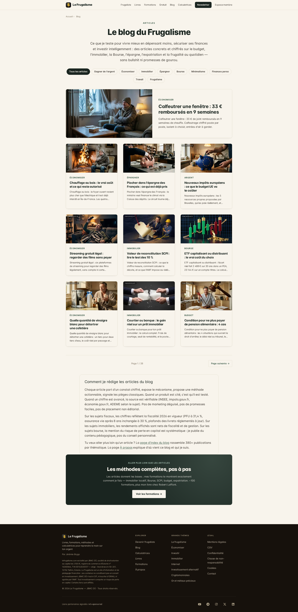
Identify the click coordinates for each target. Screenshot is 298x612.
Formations (150, 4)
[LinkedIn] (233, 604)
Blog (172, 4)
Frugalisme (156, 79)
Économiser (128, 71)
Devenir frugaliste (145, 541)
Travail (139, 79)
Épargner (165, 71)
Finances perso (220, 71)
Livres (137, 4)
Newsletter (203, 4)
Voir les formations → (149, 493)
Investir (175, 553)
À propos (126, 447)
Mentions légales (216, 541)
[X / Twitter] (225, 604)
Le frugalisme (178, 541)
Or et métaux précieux (183, 580)
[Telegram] (208, 604)
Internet (175, 564)
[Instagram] (216, 604)
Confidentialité (215, 553)
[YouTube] (199, 604)
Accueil (69, 16)
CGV (209, 547)
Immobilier (147, 71)
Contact (211, 573)
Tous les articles (78, 71)
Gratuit (163, 4)
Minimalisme (198, 71)
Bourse (181, 71)
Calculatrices (185, 4)
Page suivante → (220, 363)
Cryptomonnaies (180, 575)
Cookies (211, 568)
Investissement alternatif (185, 569)
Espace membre (223, 4)
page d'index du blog (154, 443)
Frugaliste (126, 4)
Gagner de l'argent (104, 71)
